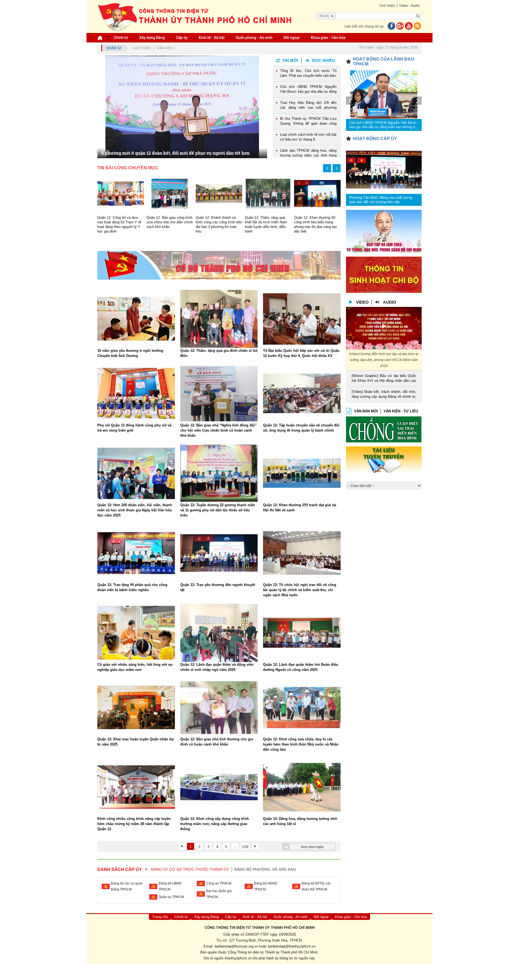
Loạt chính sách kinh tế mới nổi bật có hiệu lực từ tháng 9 (308, 136)
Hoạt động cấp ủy (375, 138)
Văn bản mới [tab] (366, 411)
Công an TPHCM (218, 883)
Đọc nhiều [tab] (323, 60)
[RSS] (417, 26)
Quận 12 (113, 48)
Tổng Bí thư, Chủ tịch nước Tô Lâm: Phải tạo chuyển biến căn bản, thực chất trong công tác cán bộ (308, 74)
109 (245, 846)
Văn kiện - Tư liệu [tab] (401, 411)
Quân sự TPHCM (171, 897)
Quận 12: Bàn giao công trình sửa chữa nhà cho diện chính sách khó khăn (170, 222)
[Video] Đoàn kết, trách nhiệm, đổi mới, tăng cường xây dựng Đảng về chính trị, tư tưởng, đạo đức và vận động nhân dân (384, 395)
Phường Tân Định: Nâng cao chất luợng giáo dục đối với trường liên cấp (380, 200)
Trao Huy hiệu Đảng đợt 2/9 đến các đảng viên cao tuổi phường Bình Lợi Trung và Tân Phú (308, 106)
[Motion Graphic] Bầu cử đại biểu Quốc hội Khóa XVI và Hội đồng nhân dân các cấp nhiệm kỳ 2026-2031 (384, 379)
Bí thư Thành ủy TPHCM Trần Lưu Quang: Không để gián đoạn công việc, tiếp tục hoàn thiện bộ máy (308, 122)
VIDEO (362, 302)
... (235, 846)
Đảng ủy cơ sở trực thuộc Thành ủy (190, 869)
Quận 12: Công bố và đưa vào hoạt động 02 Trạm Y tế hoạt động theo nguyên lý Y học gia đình (119, 224)
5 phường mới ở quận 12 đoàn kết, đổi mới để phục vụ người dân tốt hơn (175, 153)
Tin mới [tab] (290, 60)
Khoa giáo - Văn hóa (328, 37)
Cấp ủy (182, 37)
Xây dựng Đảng (152, 37)
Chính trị (121, 37)
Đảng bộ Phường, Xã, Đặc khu (265, 869)
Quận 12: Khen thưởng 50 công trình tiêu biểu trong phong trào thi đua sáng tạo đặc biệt (315, 224)
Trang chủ (160, 917)
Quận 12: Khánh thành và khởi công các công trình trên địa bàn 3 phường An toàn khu (219, 224)
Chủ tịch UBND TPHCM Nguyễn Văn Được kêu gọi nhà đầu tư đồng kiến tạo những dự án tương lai (308, 90)
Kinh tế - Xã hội (212, 37)
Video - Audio (409, 6)
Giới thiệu (387, 6)
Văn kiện (164, 48)
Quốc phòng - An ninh (254, 37)
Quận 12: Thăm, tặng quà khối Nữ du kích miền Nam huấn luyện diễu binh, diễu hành (266, 224)
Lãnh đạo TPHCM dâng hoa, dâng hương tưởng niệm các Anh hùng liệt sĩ (308, 153)
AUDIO (389, 302)
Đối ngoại (292, 37)
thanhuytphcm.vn (238, 958)
